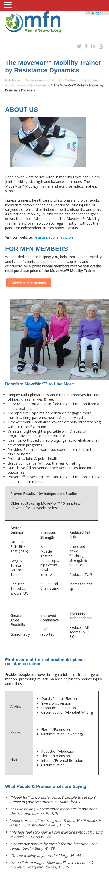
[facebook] (86, 46)
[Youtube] (101, 46)
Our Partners (68, 80)
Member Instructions (29, 282)
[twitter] (79, 46)
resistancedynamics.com (54, 237)
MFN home (13, 80)
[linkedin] (93, 46)
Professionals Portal (39, 80)
